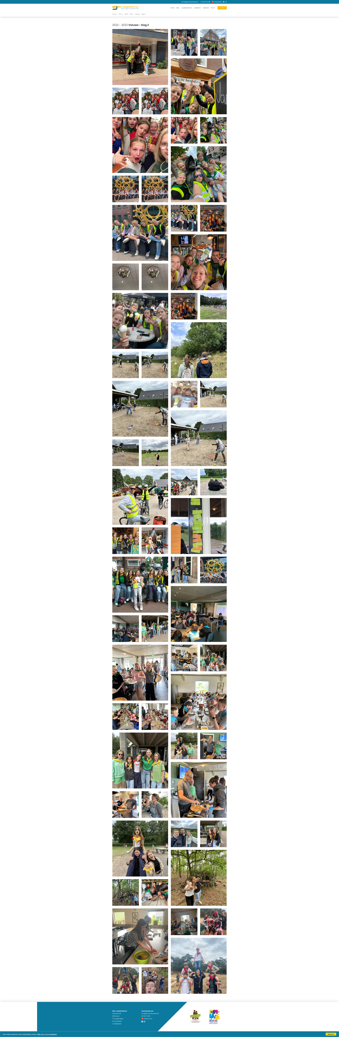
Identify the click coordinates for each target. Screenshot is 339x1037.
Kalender (206, 8)
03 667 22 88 (145, 1016)
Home (172, 8)
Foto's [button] (213, 8)
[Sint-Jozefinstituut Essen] (140, 66)
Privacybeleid (116, 1021)
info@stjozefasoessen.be (150, 1014)
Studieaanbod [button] (187, 8)
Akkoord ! (331, 1034)
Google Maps (118, 1019)
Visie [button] (177, 8)
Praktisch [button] (197, 8)
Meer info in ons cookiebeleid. (47, 1034)
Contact (222, 8)
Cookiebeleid (116, 1024)
